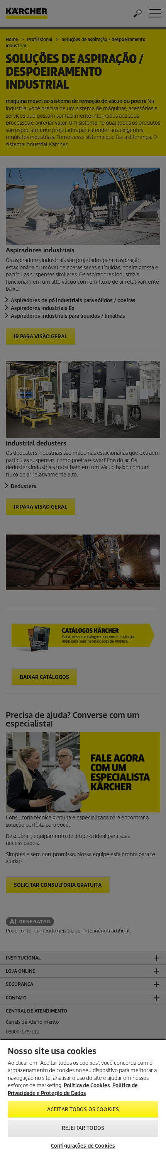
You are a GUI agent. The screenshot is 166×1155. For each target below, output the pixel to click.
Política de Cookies (87, 1085)
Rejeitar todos (83, 1128)
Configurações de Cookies (83, 1146)
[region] (83, 1097)
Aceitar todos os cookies (83, 1109)
